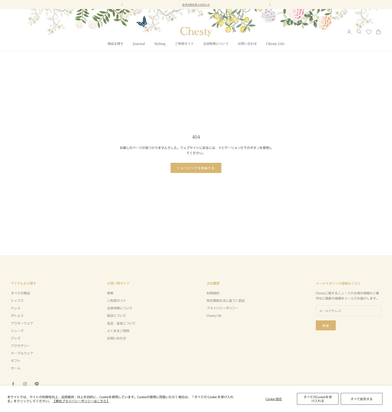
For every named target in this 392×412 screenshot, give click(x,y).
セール (15, 368)
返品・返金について (121, 323)
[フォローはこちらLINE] (36, 384)
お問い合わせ (247, 43)
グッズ (15, 338)
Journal (139, 43)
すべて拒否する (361, 399)
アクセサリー (20, 345)
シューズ (17, 330)
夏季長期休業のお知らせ (196, 4)
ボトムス (17, 315)
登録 (325, 325)
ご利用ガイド (184, 43)
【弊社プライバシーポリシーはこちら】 (81, 401)
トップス (17, 300)
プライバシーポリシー (222, 308)
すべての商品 (20, 293)
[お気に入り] (368, 31)
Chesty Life (275, 43)
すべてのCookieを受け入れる (318, 399)
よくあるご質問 (118, 330)
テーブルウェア (22, 353)
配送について (116, 315)
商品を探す (116, 43)
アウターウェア (22, 323)
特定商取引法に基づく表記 (226, 300)
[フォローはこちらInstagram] (25, 384)
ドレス (15, 308)
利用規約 (213, 293)
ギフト (15, 360)
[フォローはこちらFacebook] (13, 384)
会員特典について (216, 43)
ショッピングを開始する (196, 168)
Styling (160, 43)
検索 (110, 293)
